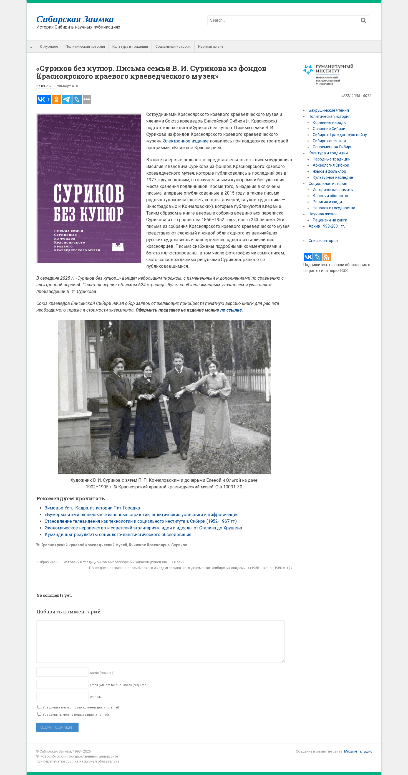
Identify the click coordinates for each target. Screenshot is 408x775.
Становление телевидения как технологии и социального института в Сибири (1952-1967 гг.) (141, 521)
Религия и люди (327, 202)
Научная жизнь (210, 46)
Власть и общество (330, 195)
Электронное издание (186, 141)
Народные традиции (332, 159)
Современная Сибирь (332, 147)
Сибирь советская (329, 141)
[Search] (363, 20)
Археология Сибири (331, 165)
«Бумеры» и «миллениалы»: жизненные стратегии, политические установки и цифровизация (141, 514)
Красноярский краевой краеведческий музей (84, 545)
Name (102, 673)
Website (96, 697)
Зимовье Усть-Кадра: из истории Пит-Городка (92, 508)
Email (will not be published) (119, 685)
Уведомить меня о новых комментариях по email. (81, 707)
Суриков (179, 545)
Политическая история (85, 46)
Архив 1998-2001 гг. (327, 226)
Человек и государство (334, 208)
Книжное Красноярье (149, 545)
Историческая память (333, 189)
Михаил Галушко (358, 751)
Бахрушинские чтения (329, 110)
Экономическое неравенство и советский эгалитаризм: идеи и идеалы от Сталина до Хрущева (143, 528)
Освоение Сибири (329, 128)
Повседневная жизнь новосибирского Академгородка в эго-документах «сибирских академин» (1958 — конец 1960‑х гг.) (190, 568)
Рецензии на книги (330, 220)
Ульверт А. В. (68, 86)
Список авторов (323, 240)
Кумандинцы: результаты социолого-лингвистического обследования (118, 534)
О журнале (49, 46)
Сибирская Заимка (75, 18)
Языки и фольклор (329, 171)
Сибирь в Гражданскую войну (340, 134)
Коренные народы (329, 122)
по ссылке (231, 310)
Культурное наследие (333, 177)
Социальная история (173, 46)
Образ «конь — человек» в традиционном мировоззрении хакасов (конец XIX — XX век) (111, 562)
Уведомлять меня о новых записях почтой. (76, 715)
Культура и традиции (130, 46)
